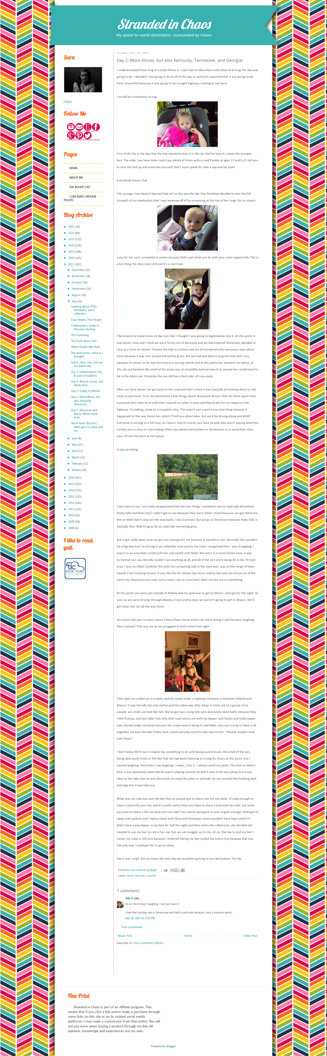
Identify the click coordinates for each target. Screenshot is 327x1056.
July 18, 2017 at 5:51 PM (140, 918)
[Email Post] (165, 870)
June (74, 438)
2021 (71, 239)
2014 (71, 490)
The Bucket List (79, 187)
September (78, 288)
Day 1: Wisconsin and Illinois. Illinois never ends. (84, 414)
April (74, 451)
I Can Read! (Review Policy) (80, 198)
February (77, 463)
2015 (71, 484)
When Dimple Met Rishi (85, 347)
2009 (71, 521)
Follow (68, 101)
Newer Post (125, 936)
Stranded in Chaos (163, 24)
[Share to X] (179, 870)
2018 (71, 258)
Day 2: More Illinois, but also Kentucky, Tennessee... (85, 401)
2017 (71, 264)
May (74, 444)
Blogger (171, 1046)
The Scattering (80, 335)
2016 (71, 477)
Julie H (129, 898)
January (76, 470)
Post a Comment (131, 927)
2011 (71, 509)
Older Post (250, 936)
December (78, 270)
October (77, 282)
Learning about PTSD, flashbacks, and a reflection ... (84, 310)
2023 (71, 226)
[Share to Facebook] (183, 870)
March (75, 457)
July (74, 301)
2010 (71, 515)
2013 (71, 496)
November (78, 276)
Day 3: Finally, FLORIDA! (85, 391)
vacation (151, 875)
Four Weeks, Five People (86, 319)
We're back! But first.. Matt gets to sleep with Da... (87, 427)
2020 (71, 245)
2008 (71, 528)
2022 (71, 233)
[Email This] (172, 870)
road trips (139, 875)
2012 (71, 503)
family (130, 875)
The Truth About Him (84, 341)
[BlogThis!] (176, 870)
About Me (76, 177)
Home (188, 936)
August (76, 295)
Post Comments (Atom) (149, 943)
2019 (71, 251)
